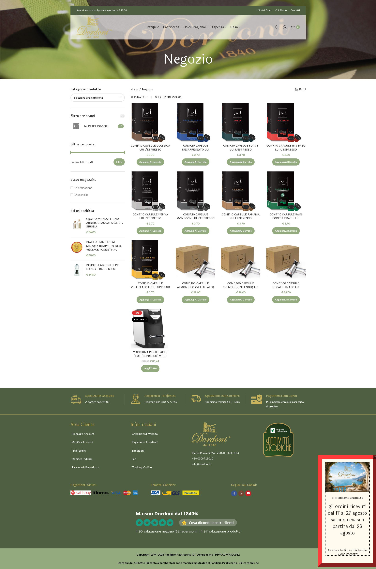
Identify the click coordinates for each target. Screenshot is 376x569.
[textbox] (98, 97)
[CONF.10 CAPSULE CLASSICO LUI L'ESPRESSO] (150, 122)
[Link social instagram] (241, 493)
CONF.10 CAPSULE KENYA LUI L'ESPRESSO (150, 216)
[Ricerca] (277, 27)
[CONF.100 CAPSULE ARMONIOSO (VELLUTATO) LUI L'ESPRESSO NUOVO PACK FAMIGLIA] (195, 260)
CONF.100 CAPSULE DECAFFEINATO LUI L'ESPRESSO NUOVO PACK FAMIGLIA (286, 289)
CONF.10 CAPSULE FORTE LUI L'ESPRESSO (240, 148)
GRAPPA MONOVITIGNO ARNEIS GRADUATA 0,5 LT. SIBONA (104, 223)
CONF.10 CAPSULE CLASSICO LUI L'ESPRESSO (150, 148)
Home (134, 89)
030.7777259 (169, 401)
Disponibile (81, 194)
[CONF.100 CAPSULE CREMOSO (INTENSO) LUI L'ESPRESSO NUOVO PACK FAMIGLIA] (240, 260)
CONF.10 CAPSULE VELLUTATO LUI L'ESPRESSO (150, 285)
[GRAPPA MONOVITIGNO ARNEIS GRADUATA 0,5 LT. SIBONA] (76, 225)
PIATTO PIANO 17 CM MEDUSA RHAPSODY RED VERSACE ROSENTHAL (103, 246)
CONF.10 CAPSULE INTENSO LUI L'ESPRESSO (285, 148)
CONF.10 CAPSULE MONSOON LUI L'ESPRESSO (195, 216)
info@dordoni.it (201, 464)
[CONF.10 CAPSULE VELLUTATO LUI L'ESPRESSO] (150, 260)
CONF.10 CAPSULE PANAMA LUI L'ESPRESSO (241, 216)
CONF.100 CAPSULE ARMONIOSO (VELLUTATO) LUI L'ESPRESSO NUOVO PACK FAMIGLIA (195, 289)
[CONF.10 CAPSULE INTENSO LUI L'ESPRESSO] (286, 122)
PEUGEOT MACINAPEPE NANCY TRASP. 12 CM (102, 267)
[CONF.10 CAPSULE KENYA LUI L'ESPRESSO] (150, 191)
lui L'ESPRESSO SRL (170, 97)
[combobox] (97, 98)
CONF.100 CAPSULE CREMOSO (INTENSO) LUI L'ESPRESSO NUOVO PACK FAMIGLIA (241, 289)
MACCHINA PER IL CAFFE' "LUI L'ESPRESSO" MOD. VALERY (150, 356)
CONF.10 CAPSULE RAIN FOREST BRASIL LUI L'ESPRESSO (286, 218)
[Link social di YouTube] (248, 493)
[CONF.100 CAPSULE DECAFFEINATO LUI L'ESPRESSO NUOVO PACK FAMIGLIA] (286, 260)
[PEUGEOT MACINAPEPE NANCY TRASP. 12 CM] (76, 270)
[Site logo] (94, 26)
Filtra (119, 161)
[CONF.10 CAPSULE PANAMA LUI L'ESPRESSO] (240, 191)
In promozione (83, 187)
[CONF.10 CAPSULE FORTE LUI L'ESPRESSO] (240, 122)
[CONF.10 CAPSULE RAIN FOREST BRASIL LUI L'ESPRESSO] (286, 191)
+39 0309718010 (202, 458)
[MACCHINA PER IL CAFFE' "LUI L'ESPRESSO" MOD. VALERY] (150, 328)
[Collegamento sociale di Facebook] (234, 493)
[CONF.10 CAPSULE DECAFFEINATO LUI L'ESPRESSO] (195, 122)
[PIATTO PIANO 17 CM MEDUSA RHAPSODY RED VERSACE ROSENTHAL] (76, 248)
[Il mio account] (285, 27)
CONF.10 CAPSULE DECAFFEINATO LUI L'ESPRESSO (195, 149)
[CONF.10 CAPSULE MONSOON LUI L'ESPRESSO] (195, 191)
